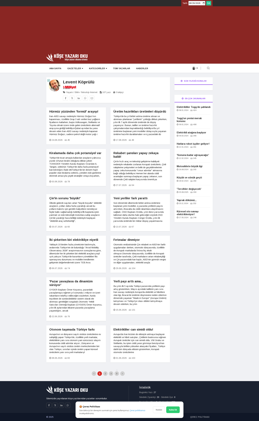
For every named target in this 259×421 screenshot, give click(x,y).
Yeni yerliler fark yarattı (130, 198)
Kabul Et (173, 409)
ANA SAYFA (55, 68)
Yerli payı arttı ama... (128, 281)
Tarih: (185, 3)
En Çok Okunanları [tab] (194, 98)
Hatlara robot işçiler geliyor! (193, 144)
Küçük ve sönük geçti (189, 177)
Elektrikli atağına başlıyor (191, 132)
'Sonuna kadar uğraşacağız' (193, 155)
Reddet (159, 409)
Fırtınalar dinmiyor (126, 239)
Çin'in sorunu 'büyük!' (65, 198)
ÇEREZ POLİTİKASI (199, 417)
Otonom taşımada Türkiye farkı (72, 329)
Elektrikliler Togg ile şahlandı (193, 107)
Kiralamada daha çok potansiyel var (75, 153)
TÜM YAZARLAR (121, 68)
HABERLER (142, 68)
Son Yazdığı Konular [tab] (195, 81)
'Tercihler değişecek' (189, 189)
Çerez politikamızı (137, 410)
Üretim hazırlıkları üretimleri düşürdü (139, 111)
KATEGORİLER (97, 68)
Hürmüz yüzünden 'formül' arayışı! (73, 111)
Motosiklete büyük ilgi (189, 166)
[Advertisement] (129, 31)
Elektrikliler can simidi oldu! (133, 329)
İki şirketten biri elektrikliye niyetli (73, 239)
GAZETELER (74, 68)
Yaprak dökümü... (186, 200)
